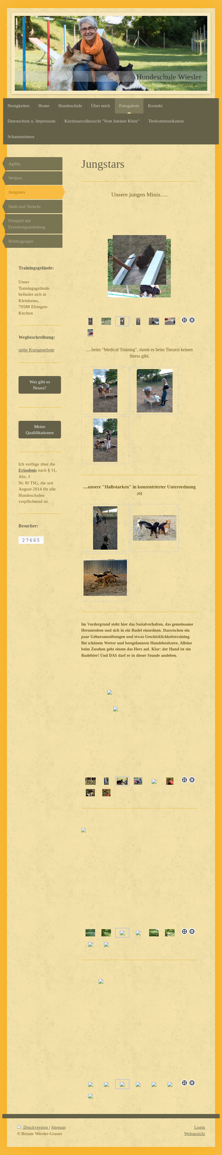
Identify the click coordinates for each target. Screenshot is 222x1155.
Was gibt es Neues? (39, 384)
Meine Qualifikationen (40, 429)
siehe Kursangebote (36, 349)
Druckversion (35, 1127)
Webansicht (194, 1133)
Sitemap (58, 1127)
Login (199, 1127)
